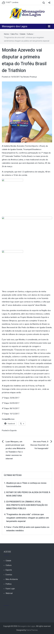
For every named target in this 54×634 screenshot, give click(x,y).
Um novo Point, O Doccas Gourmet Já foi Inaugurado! (39, 445)
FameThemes (32, 630)
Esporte (13, 430)
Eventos (9, 575)
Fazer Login (10, 589)
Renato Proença (30, 77)
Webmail (9, 593)
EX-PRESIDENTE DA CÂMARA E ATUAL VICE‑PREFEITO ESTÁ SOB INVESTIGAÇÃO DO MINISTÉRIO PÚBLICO (27, 505)
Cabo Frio (14, 34)
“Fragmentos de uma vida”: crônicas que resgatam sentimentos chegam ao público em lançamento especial (27, 517)
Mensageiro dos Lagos (14, 26)
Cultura (30, 34)
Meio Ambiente (12, 579)
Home (6, 34)
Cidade (22, 34)
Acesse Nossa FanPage (15, 602)
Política (8, 584)
